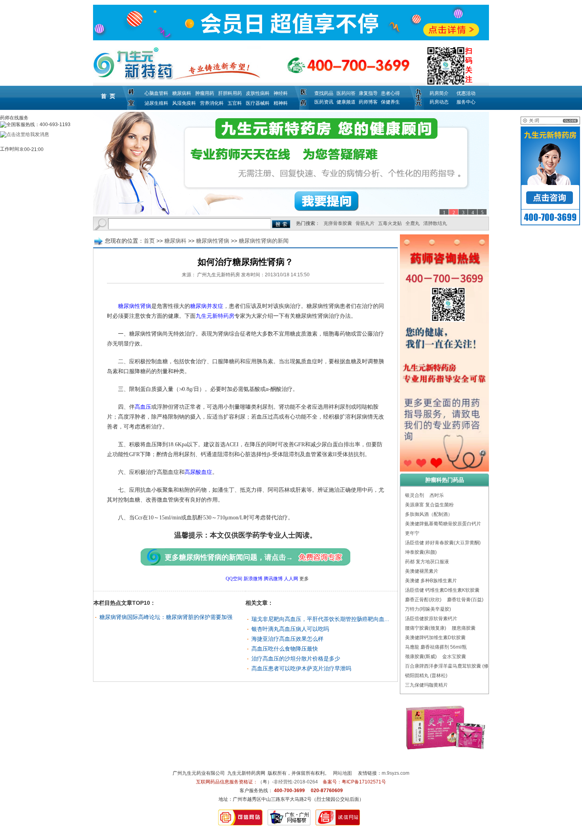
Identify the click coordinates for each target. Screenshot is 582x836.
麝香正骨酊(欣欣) (423, 599)
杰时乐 (437, 495)
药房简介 (439, 93)
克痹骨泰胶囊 (337, 223)
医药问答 (346, 93)
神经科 (281, 93)
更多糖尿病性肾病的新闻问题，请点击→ (229, 557)
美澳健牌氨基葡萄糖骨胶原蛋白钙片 (443, 524)
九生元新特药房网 (246, 773)
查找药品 (323, 93)
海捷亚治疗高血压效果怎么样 (287, 639)
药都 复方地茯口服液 (427, 561)
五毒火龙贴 (390, 223)
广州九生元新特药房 (218, 274)
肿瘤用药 (204, 93)
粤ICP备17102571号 (364, 782)
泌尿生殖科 (156, 103)
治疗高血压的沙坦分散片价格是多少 (295, 658)
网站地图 (342, 773)
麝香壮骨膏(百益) (465, 599)
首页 (149, 241)
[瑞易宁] (291, 163)
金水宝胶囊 (454, 656)
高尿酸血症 (198, 472)
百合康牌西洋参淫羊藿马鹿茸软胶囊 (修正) (450, 666)
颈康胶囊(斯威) (421, 656)
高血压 (143, 407)
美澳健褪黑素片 (421, 571)
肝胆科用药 (230, 93)
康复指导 (368, 93)
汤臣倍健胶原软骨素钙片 (431, 618)
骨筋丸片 (365, 223)
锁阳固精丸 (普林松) (426, 675)
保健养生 (390, 102)
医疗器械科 (258, 103)
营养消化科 (212, 103)
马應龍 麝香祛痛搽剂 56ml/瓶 (436, 647)
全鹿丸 (412, 223)
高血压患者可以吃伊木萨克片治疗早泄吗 (301, 668)
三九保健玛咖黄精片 (426, 685)
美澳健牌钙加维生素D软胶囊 (435, 637)
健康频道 (346, 102)
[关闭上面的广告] (550, 123)
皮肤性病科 (258, 93)
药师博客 (368, 102)
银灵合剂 (414, 495)
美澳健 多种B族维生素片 (431, 580)
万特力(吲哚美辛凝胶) (428, 609)
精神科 (281, 103)
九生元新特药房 (215, 316)
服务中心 (465, 102)
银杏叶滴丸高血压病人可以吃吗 (290, 629)
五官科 (235, 103)
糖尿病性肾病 (212, 241)
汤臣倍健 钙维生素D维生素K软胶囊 (442, 590)
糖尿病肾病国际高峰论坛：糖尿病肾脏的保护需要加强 (165, 617)
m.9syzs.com (395, 773)
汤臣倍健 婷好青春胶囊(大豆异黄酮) (443, 542)
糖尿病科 (181, 93)
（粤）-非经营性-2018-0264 (288, 782)
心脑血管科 (156, 93)
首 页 (108, 96)
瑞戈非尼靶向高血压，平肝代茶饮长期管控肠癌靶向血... (320, 619)
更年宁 (412, 533)
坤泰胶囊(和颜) (421, 552)
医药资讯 (323, 102)
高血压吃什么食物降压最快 (284, 648)
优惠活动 (465, 93)
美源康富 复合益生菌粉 (429, 505)
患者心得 (390, 93)
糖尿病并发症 (206, 306)
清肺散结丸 (435, 223)
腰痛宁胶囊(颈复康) (425, 628)
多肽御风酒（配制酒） (429, 514)
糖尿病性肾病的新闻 (264, 241)
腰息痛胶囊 (463, 628)
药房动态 (439, 102)
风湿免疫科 (184, 103)
